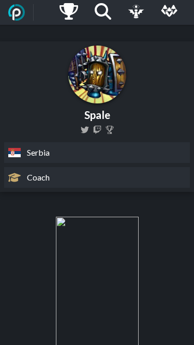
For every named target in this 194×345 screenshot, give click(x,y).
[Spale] (109, 130)
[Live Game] (136, 12)
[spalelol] (85, 130)
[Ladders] (68, 12)
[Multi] (169, 12)
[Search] (103, 12)
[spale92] (97, 130)
